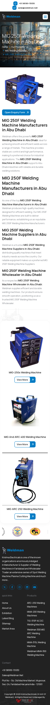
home (5, 46)
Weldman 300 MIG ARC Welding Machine (36, 633)
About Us (7, 608)
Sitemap (6, 623)
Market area (8, 628)
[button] (45, 16)
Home (5, 602)
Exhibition (7, 613)
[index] (11, 17)
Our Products (18, 46)
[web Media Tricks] (25, 700)
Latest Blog (8, 618)
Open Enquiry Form (15, 112)
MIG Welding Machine (16, 50)
